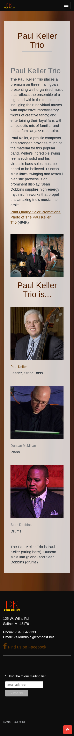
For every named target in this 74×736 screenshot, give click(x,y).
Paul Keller (18, 367)
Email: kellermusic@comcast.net (28, 637)
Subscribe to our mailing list (25, 676)
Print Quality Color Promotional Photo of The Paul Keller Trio (35, 217)
